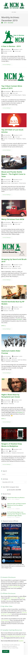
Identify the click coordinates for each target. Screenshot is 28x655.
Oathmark (8, 361)
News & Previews (7, 360)
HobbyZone (5, 95)
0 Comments (17, 499)
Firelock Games (11, 138)
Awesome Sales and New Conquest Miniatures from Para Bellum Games (16, 505)
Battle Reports (15, 183)
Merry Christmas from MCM (12, 219)
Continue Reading (7, 65)
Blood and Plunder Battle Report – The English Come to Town (13, 174)
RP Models (19, 319)
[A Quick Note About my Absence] (3, 498)
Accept (5, 651)
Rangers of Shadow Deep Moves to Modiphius (11, 445)
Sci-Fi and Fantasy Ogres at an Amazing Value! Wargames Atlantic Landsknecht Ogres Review (16, 513)
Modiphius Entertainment (18, 452)
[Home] (2, 22)
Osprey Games (14, 361)
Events (19, 268)
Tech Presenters (5, 620)
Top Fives (8, 96)
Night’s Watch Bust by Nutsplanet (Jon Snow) (10, 395)
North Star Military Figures (15, 95)
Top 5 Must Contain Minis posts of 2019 (11, 87)
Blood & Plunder (7, 183)
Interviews (11, 310)
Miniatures (14, 360)
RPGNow (8, 599)
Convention (14, 268)
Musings (5, 53)
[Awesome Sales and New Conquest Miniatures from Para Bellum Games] (3, 506)
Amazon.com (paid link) (14, 586)
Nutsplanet (20, 412)
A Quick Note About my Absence (16, 497)
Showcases (5, 310)
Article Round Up (7, 268)
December (10, 22)
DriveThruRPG (13, 598)
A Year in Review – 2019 (11, 46)
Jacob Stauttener (7, 49)
